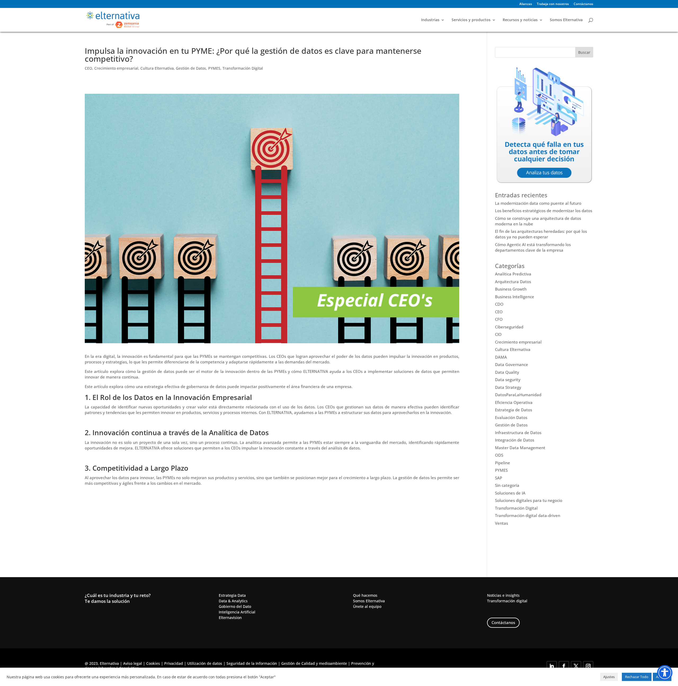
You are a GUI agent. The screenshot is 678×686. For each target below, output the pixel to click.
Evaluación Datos (511, 417)
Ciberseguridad (509, 326)
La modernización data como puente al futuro (538, 203)
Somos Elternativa (566, 20)
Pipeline (502, 462)
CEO (88, 68)
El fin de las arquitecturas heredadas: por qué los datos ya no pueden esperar (541, 234)
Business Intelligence (514, 296)
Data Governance (511, 364)
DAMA (501, 357)
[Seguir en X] (576, 666)
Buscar (584, 52)
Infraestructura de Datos (518, 432)
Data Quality (507, 372)
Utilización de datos (204, 663)
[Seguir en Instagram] (588, 666)
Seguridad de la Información (251, 663)
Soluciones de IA (510, 493)
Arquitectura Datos (513, 281)
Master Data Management (520, 447)
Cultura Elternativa (157, 68)
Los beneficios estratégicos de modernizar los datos (543, 210)
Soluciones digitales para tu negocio (528, 500)
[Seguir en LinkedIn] (552, 666)
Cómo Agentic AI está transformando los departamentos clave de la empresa (533, 247)
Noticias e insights (503, 595)
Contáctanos (583, 4)
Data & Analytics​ (233, 600)
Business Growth (511, 289)
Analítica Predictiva (513, 274)
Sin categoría (507, 485)
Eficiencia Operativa (514, 402)
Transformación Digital (242, 68)
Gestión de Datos (191, 68)
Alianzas (525, 4)
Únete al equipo (367, 606)
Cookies (153, 663)
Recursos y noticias (520, 20)
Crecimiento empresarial (116, 68)
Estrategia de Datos (513, 409)
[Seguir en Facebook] (564, 666)
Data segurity (507, 379)
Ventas (501, 523)
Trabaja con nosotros (553, 4)
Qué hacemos (365, 595)
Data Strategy (508, 387)
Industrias (430, 20)
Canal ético (129, 668)
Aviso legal (132, 663)
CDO (499, 304)
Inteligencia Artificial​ (237, 611)
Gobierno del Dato (235, 606)
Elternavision (230, 617)
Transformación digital (507, 600)
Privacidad (173, 663)
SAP (498, 477)
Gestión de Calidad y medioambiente (314, 663)
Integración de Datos (514, 440)
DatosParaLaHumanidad (518, 394)
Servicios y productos (471, 20)
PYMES (214, 68)
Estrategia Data (232, 595)
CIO (498, 334)
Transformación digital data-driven (527, 515)
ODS (499, 455)
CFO (499, 319)
